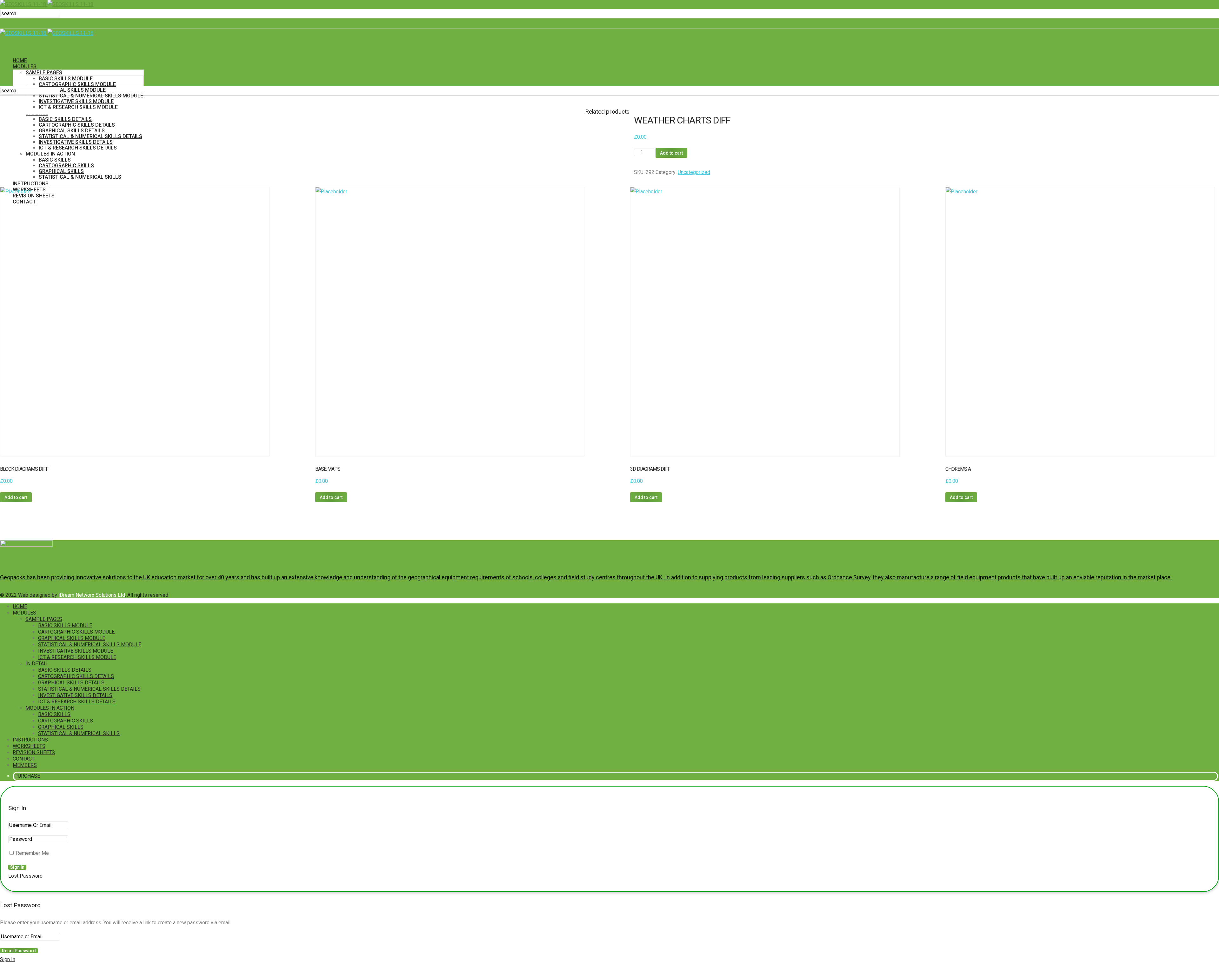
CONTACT (24, 759)
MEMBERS (25, 765)
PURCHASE (27, 776)
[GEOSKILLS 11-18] (46, 4)
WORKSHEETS (29, 746)
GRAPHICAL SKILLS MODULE (72, 90)
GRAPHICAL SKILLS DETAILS (71, 683)
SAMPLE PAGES (44, 73)
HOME (20, 60)
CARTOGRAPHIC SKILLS (65, 721)
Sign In (7, 959)
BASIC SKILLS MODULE (66, 79)
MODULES (25, 66)
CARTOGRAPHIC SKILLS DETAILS (76, 676)
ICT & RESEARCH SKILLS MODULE (78, 107)
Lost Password (25, 876)
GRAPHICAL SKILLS (60, 727)
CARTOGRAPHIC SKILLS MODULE (77, 84)
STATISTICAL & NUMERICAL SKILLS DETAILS (89, 689)
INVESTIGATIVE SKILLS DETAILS (75, 695)
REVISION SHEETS (34, 752)
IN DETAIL (36, 664)
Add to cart (671, 153)
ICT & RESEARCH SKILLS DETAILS (77, 702)
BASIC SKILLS (54, 714)
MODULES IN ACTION (49, 708)
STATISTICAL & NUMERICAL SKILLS (79, 733)
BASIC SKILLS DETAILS (64, 670)
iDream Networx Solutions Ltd (91, 595)
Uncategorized (694, 172)
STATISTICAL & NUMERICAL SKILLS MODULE (91, 96)
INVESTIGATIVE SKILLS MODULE (76, 101)
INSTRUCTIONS (30, 740)
